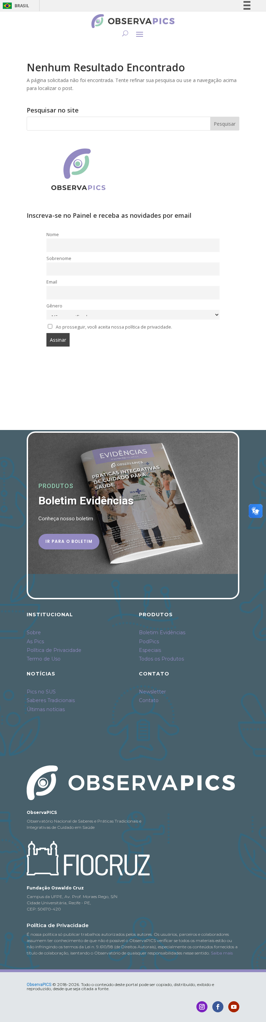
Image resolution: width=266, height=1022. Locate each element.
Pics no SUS (41, 692)
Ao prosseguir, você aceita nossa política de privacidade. (114, 327)
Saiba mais (222, 953)
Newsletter (152, 692)
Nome (52, 234)
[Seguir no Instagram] (201, 1006)
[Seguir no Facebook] (217, 1006)
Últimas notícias (46, 709)
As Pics (35, 641)
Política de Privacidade (54, 650)
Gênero (54, 306)
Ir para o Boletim (68, 541)
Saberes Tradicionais (51, 700)
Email (51, 282)
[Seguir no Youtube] (233, 1006)
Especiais (150, 650)
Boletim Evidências (162, 632)
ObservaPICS (39, 984)
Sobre (34, 632)
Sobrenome (58, 258)
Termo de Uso (44, 659)
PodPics (149, 641)
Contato (149, 700)
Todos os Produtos (161, 659)
